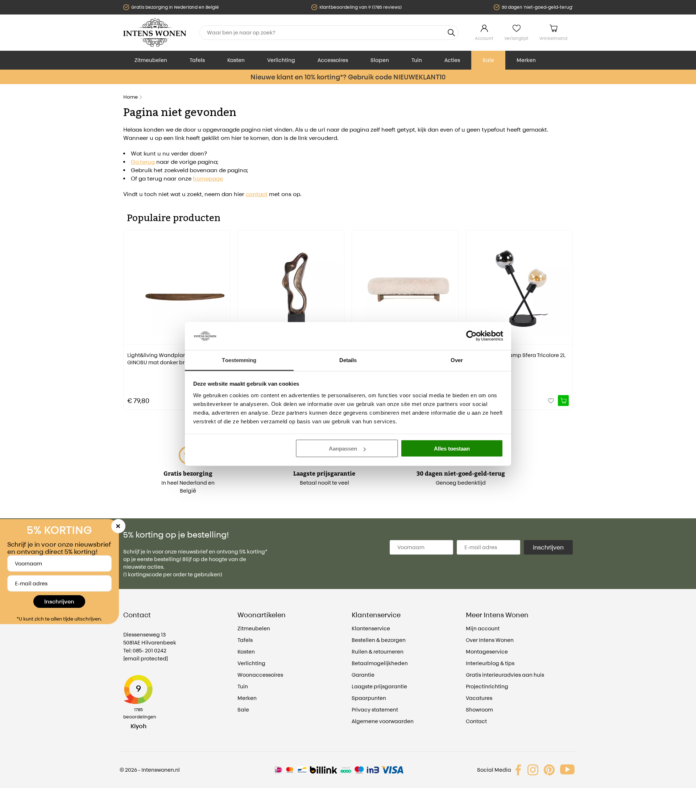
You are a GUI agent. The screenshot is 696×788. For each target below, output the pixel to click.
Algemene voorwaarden (383, 721)
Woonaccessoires (260, 675)
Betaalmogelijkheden (380, 663)
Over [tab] (457, 360)
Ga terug (143, 161)
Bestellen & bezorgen (379, 640)
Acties (452, 60)
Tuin (416, 60)
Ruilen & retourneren (377, 651)
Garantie (363, 675)
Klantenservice (371, 628)
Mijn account (483, 628)
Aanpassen (343, 448)
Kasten (236, 60)
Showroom (479, 709)
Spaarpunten (369, 698)
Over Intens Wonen (490, 640)
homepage (208, 178)
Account (484, 38)
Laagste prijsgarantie (379, 686)
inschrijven (548, 547)
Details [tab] (348, 360)
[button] (128, 315)
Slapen (379, 60)
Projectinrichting (487, 686)
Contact (476, 721)
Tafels (197, 60)
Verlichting (281, 60)
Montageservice (487, 651)
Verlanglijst (516, 38)
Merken (526, 60)
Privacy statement (375, 709)
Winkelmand (553, 38)
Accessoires (333, 60)
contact (257, 194)
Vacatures (479, 698)
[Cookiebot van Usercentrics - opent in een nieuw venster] (471, 336)
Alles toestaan (452, 448)
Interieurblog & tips (490, 663)
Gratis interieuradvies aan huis (505, 675)
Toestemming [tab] (239, 360)
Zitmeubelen (150, 60)
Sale (488, 60)
